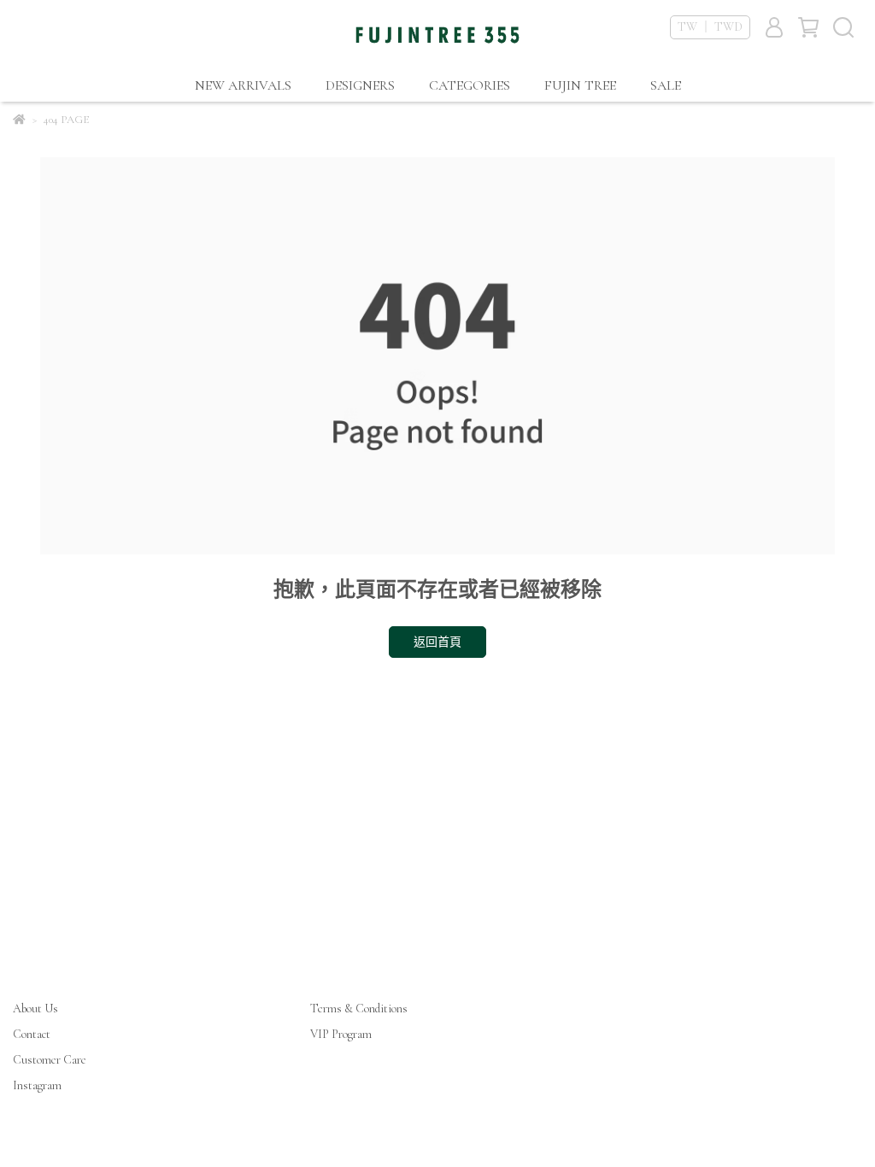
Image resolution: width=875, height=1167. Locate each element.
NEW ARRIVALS (243, 85)
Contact (31, 1034)
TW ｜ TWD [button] (710, 27)
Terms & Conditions (359, 1008)
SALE (665, 85)
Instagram (37, 1085)
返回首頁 (437, 642)
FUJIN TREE (580, 85)
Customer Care (49, 1060)
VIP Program (341, 1034)
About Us (35, 1008)
